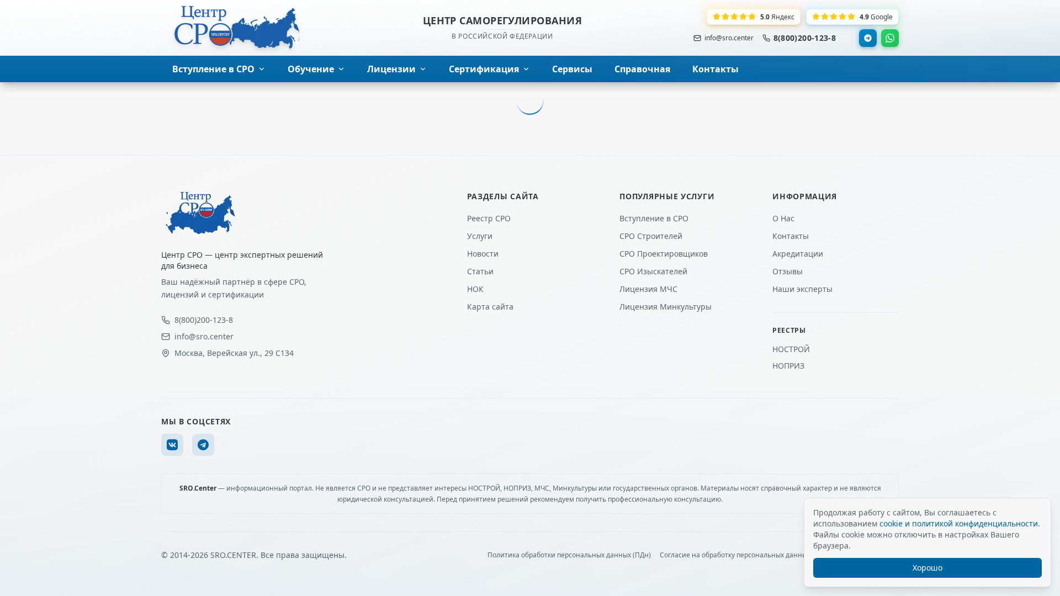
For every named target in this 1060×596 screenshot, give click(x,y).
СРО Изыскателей (653, 271)
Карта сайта (490, 306)
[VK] (172, 445)
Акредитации (797, 253)
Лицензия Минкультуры (665, 306)
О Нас (783, 218)
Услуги (479, 236)
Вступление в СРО (653, 218)
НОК (475, 289)
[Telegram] (868, 38)
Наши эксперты (802, 289)
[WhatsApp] (890, 38)
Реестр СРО (489, 218)
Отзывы (787, 271)
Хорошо (927, 567)
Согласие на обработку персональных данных (735, 555)
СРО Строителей (650, 236)
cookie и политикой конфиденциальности (958, 523)
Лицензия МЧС (648, 289)
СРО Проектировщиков (663, 253)
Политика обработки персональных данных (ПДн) (569, 555)
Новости (483, 253)
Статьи (480, 271)
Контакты (790, 236)
